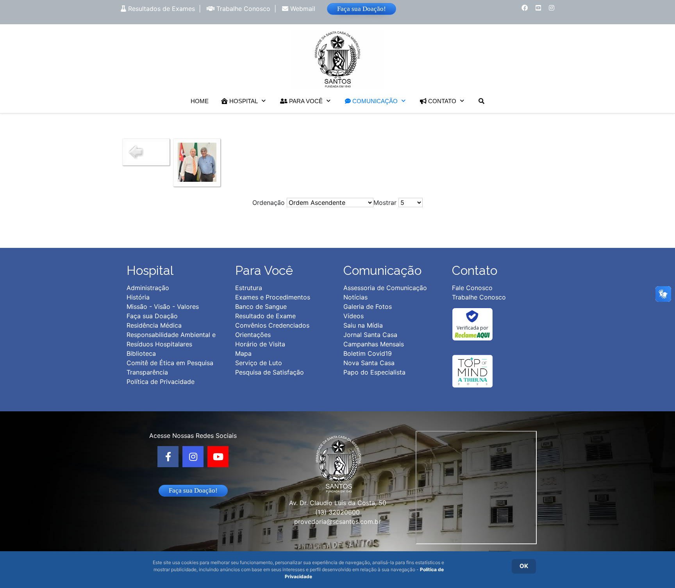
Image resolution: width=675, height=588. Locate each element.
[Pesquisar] (481, 101)
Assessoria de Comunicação (385, 288)
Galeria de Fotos (367, 306)
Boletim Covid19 (367, 353)
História (138, 297)
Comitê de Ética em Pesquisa (170, 363)
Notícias (355, 297)
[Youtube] (218, 456)
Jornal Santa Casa (370, 335)
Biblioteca (141, 353)
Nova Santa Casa (369, 363)
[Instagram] (193, 456)
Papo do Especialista (374, 372)
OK (524, 566)
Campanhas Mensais (373, 344)
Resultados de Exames (160, 9)
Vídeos (353, 316)
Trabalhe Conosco (242, 9)
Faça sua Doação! (361, 9)
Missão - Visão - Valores (163, 306)
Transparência (147, 372)
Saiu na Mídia (363, 325)
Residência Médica (154, 325)
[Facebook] (168, 456)
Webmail (301, 9)
